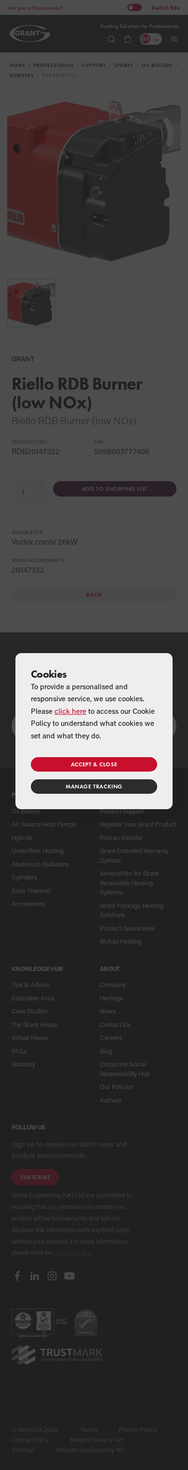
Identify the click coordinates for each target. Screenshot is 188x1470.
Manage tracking (94, 786)
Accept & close (94, 764)
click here (70, 711)
